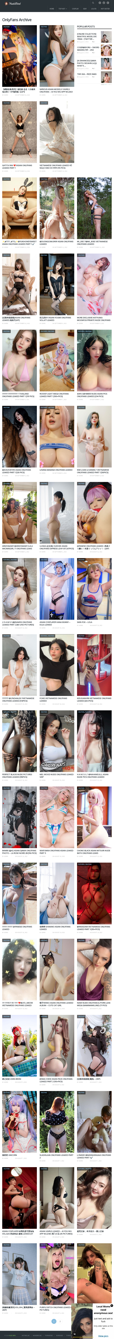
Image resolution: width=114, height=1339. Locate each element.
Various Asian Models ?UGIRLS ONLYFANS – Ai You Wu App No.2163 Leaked (56, 92)
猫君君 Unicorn (9, 1155)
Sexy (85, 9)
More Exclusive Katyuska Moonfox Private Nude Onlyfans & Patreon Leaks (93, 320)
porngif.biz (49, 1335)
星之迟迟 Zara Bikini (11, 1079)
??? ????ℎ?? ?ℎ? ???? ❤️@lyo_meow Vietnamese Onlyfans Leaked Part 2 (17, 1005)
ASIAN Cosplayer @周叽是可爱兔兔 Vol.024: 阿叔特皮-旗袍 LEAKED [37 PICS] (18, 1234)
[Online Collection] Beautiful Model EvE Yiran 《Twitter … (87, 36)
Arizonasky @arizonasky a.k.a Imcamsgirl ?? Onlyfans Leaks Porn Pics (17, 549)
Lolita (93, 9)
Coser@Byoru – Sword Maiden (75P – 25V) (88, 48)
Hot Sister (105, 9)
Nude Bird (12, 1335)
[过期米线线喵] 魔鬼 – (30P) (88, 1079)
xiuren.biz (59, 1335)
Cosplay (75, 9)
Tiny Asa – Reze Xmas (87, 74)
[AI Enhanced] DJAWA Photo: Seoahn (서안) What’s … (87, 63)
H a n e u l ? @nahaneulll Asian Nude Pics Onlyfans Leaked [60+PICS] (92, 777)
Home (52, 9)
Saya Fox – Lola (84, 622)
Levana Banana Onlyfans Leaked (56, 470)
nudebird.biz (37, 1335)
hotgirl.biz (26, 1335)
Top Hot (62, 9)
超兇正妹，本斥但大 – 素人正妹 (90, 1231)
